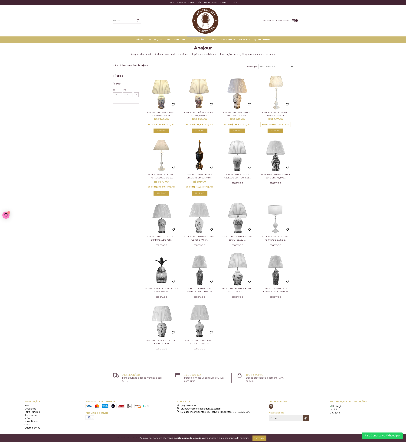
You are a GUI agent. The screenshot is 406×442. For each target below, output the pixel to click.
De (114, 90)
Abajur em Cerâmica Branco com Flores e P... (237, 290)
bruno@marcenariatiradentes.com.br (201, 408)
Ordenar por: (252, 66)
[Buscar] (138, 20)
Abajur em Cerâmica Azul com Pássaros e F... (161, 114)
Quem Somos (262, 40)
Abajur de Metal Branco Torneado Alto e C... (161, 176)
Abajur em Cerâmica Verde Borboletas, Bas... (276, 176)
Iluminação (196, 40)
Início (139, 40)
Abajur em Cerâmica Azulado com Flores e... (237, 176)
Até (124, 90)
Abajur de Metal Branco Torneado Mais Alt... (275, 114)
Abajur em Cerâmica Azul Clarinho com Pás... (199, 342)
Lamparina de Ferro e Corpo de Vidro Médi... (161, 290)
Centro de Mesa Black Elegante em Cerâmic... (199, 176)
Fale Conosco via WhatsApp (382, 435)
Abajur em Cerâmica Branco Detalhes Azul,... (237, 238)
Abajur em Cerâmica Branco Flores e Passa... (199, 238)
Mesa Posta (228, 40)
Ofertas (244, 40)
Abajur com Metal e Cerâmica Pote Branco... (199, 290)
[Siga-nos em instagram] (271, 406)
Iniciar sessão (282, 21)
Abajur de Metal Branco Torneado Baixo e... (275, 238)
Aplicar (136, 94)
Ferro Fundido (175, 40)
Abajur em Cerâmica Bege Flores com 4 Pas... (237, 114)
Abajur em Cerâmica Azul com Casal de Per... (161, 238)
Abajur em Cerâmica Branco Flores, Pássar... (199, 114)
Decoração (154, 40)
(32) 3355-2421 (188, 405)
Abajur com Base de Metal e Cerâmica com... (161, 342)
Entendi (259, 438)
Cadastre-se (268, 21)
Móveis (212, 40)
